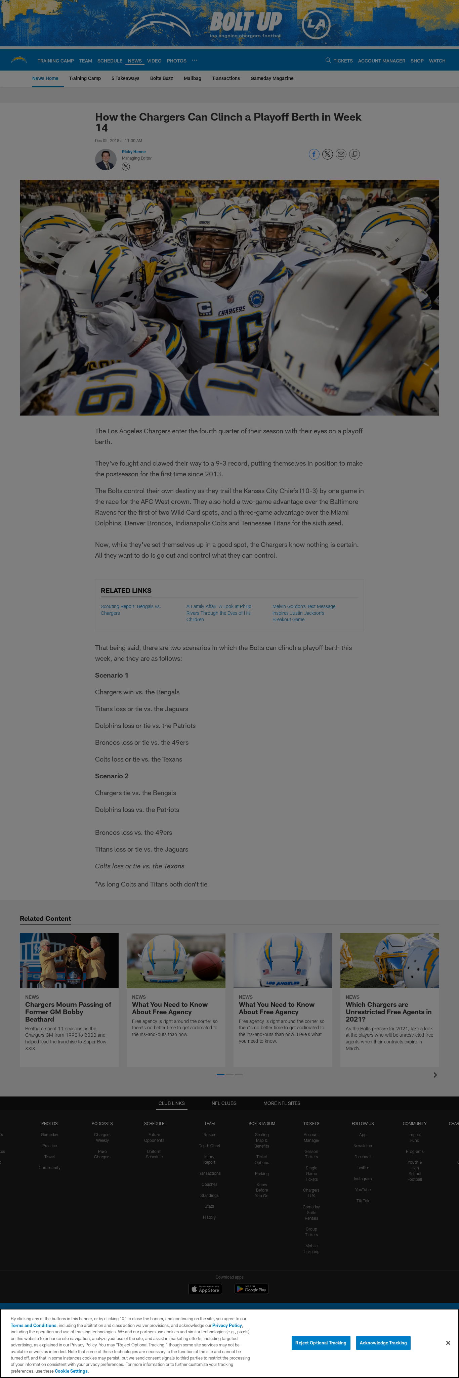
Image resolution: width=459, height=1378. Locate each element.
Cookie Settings (71, 1371)
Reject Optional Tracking (320, 1342)
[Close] (448, 1343)
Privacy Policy (227, 1325)
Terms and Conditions (33, 1325)
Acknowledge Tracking (383, 1342)
